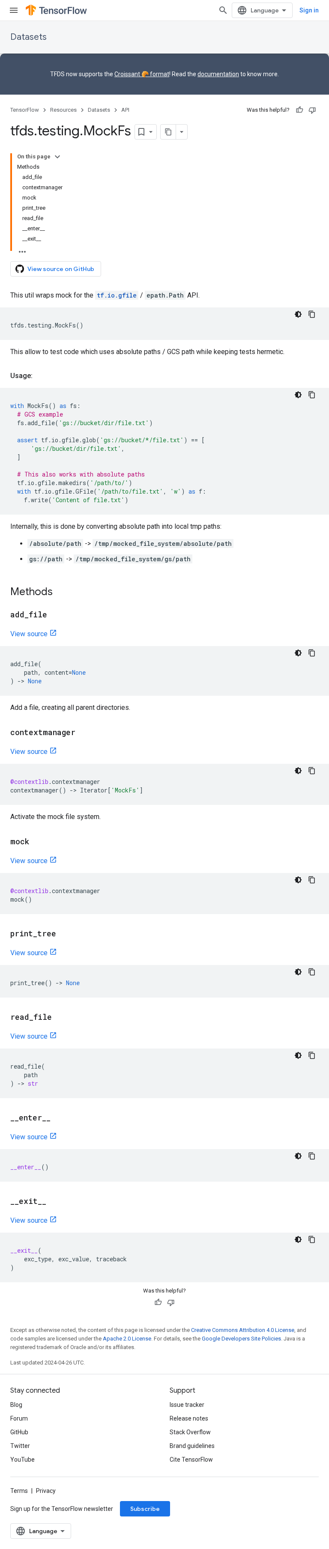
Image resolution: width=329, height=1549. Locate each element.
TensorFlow (24, 110)
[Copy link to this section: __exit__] (54, 1202)
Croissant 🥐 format (141, 74)
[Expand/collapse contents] (57, 157)
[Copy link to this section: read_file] (60, 1018)
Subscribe (145, 1509)
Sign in (309, 10)
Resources (63, 110)
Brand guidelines (192, 1445)
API (125, 110)
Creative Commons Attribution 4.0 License (242, 1330)
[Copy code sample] (312, 314)
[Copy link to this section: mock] (37, 842)
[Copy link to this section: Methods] (61, 592)
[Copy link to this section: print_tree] (64, 934)
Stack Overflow (190, 1432)
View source (29, 634)
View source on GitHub (60, 269)
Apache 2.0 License (127, 1338)
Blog (16, 1404)
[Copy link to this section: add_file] (55, 615)
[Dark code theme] (298, 314)
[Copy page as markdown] (168, 132)
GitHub (19, 1432)
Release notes (189, 1418)
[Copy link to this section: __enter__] (59, 1118)
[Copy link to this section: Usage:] (41, 376)
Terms (19, 1490)
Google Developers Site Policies (241, 1338)
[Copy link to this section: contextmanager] (84, 733)
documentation (218, 74)
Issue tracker (187, 1404)
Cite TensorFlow (191, 1459)
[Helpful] (299, 110)
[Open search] (223, 10)
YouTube (22, 1459)
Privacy (46, 1490)
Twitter (20, 1445)
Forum (19, 1418)
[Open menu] (13, 10)
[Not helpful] (312, 110)
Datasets (28, 37)
